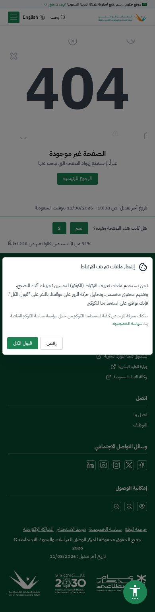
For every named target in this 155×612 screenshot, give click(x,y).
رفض (51, 343)
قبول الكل (22, 343)
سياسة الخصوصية (127, 323)
